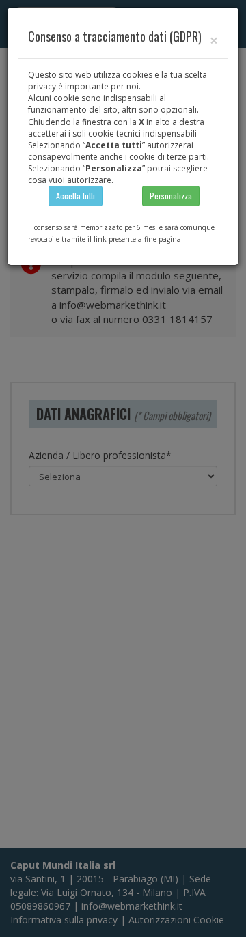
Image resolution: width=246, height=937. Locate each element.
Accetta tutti (75, 195)
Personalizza (171, 195)
